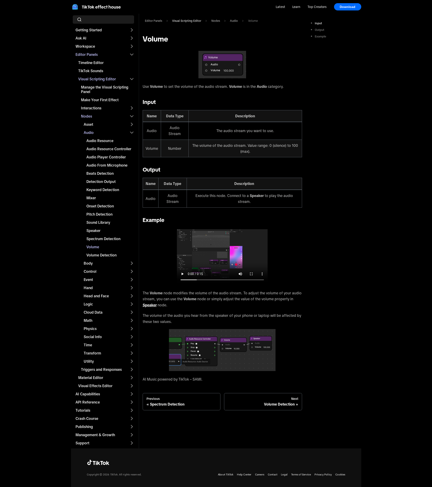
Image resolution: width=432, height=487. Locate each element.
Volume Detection (101, 255)
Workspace (85, 46)
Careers (259, 474)
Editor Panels (87, 54)
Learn (296, 7)
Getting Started (89, 30)
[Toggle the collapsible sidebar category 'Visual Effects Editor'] (132, 385)
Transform (92, 353)
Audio (89, 132)
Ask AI (81, 38)
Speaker (93, 231)
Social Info (93, 337)
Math (88, 320)
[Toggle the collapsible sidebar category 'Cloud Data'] (132, 312)
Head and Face (96, 296)
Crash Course (87, 418)
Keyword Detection (102, 190)
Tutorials (83, 410)
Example (320, 36)
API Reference (88, 402)
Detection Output (101, 182)
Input (318, 23)
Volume (92, 247)
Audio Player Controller (106, 157)
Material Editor (90, 378)
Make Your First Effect (100, 100)
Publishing (84, 427)
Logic (88, 304)
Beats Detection (100, 173)
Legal (284, 474)
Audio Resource (99, 141)
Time (88, 345)
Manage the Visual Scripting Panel (104, 89)
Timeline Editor (91, 63)
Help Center (244, 474)
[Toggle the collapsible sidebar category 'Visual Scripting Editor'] (132, 79)
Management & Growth (95, 435)
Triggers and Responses (101, 369)
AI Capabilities (88, 394)
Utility (89, 361)
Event (88, 280)
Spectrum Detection (103, 239)
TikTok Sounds (90, 71)
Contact (272, 474)
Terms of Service (301, 474)
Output (319, 30)
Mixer (91, 198)
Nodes (86, 116)
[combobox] (105, 19)
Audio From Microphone (106, 165)
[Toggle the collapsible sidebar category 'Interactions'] (132, 108)
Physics (90, 329)
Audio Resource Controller (108, 149)
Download (348, 7)
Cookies (340, 474)
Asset (88, 124)
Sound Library (98, 222)
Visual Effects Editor (95, 386)
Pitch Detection (99, 214)
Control (90, 271)
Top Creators (317, 7)
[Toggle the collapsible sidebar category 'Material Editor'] (132, 377)
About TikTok (225, 474)
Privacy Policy (323, 474)
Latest (280, 7)
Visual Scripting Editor (97, 79)
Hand (88, 288)
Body (88, 263)
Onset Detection (100, 206)
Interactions (91, 108)
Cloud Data (93, 312)
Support (82, 443)
